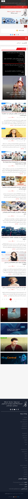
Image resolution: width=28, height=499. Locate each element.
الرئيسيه (24, 43)
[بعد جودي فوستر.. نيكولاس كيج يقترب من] (13, 107)
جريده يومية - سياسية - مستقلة (14, 12)
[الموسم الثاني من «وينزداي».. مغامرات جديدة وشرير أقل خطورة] (13, 231)
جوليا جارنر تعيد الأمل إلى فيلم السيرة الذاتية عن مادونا (14, 287)
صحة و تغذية (24, 451)
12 (18, 299)
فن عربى (25, 472)
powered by (10, 496)
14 (14, 299)
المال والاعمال (24, 426)
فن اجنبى (19, 43)
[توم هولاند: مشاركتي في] (13, 206)
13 (16, 299)
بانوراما (25, 440)
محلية (26, 458)
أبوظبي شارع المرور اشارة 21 (18, 482)
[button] (25, 315)
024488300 (21, 484)
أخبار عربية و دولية (23, 421)
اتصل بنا (25, 474)
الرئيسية (25, 417)
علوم (26, 444)
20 (2, 299)
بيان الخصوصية (24, 449)
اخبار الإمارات (24, 419)
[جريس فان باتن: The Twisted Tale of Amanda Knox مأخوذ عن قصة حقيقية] (13, 156)
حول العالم (25, 437)
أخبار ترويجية (24, 433)
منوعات (25, 453)
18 (6, 299)
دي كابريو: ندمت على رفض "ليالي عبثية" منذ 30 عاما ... (14, 64)
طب (26, 460)
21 (15, 301)
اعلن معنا (25, 476)
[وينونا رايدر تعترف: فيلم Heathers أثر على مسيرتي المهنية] (13, 256)
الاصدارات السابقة (23, 465)
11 (20, 299)
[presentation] (2, 1)
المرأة (26, 456)
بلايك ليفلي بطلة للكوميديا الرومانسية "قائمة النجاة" (14, 138)
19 (4, 299)
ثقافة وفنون (24, 467)
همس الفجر (24, 435)
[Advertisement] (14, 384)
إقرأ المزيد (11, 125)
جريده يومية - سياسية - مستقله (12, 403)
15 (12, 299)
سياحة (26, 442)
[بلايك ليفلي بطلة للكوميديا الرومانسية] (13, 132)
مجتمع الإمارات (24, 428)
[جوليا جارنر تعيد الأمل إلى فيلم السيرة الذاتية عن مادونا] (13, 281)
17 (8, 299)
